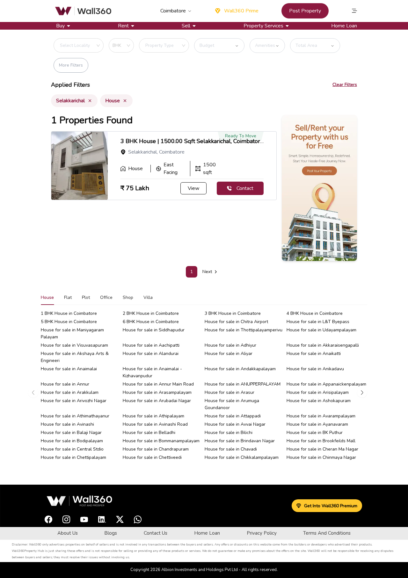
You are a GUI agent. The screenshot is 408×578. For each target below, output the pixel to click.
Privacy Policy (262, 533)
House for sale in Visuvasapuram (74, 345)
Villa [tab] (148, 297)
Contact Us (155, 533)
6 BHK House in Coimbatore (151, 322)
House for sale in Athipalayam (153, 416)
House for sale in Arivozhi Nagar (73, 401)
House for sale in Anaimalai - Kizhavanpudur (152, 372)
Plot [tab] (86, 297)
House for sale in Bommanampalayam (161, 441)
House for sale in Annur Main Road (158, 384)
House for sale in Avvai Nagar (235, 424)
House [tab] (47, 297)
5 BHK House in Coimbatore (69, 322)
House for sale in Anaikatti (314, 353)
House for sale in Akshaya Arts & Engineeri (75, 357)
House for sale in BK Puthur (315, 433)
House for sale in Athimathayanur (75, 416)
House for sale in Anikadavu (315, 369)
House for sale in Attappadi (233, 416)
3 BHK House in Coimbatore (233, 313)
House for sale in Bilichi (228, 433)
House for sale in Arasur (229, 392)
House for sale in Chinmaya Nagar (321, 457)
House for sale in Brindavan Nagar (240, 441)
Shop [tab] (128, 297)
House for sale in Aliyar (228, 353)
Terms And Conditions (327, 533)
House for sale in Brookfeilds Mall (321, 441)
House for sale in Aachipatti (151, 345)
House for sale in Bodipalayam (72, 441)
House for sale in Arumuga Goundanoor (232, 404)
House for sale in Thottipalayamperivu (243, 330)
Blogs (110, 533)
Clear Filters (344, 85)
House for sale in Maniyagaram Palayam (72, 333)
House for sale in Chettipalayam (73, 457)
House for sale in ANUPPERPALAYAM (242, 384)
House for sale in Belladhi (149, 433)
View (193, 188)
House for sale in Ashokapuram (319, 401)
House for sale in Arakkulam (69, 392)
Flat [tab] (68, 297)
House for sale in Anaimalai (69, 369)
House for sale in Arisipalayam (318, 392)
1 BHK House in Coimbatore (69, 313)
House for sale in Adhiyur (230, 345)
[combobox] (90, 45)
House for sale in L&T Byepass (318, 322)
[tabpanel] (204, 392)
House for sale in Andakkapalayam (240, 369)
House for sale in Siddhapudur (154, 330)
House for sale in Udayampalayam (321, 330)
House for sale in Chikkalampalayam (242, 457)
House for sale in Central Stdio (72, 449)
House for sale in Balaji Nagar (71, 433)
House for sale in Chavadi (231, 449)
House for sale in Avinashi (67, 424)
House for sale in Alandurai (150, 353)
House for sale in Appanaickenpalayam (326, 384)
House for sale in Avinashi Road (155, 424)
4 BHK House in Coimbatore (315, 313)
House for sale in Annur (65, 384)
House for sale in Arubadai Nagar (157, 401)
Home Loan (344, 25)
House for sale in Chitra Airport (236, 322)
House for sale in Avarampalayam (321, 416)
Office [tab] (106, 297)
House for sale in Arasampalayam (157, 392)
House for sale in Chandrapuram (156, 449)
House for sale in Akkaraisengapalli (323, 345)
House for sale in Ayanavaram (317, 424)
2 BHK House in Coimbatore (151, 313)
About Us (67, 533)
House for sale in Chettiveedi (152, 457)
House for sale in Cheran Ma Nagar (322, 449)
